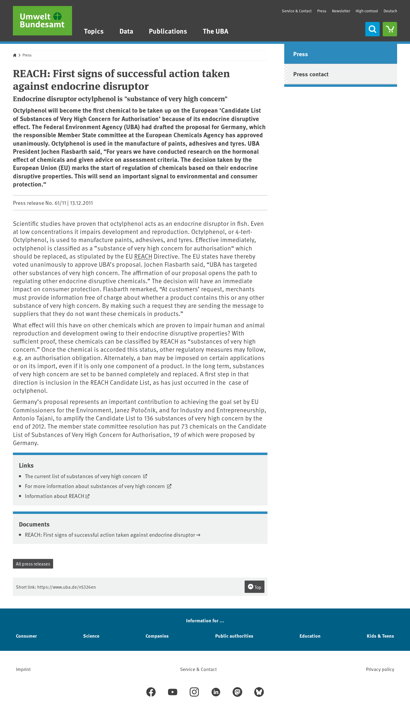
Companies (157, 635)
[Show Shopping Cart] (390, 29)
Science (91, 635)
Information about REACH (54, 495)
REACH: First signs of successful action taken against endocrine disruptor (110, 534)
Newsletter (341, 11)
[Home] (42, 20)
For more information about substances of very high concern (95, 486)
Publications (168, 31)
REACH (143, 256)
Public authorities (234, 635)
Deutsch (390, 11)
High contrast (367, 11)
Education (310, 635)
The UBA (215, 31)
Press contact (311, 73)
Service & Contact (297, 11)
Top (257, 587)
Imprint (23, 669)
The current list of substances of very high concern (83, 476)
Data (126, 31)
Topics (94, 31)
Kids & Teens (380, 635)
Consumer (26, 635)
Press (321, 11)
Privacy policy (380, 669)
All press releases (33, 563)
